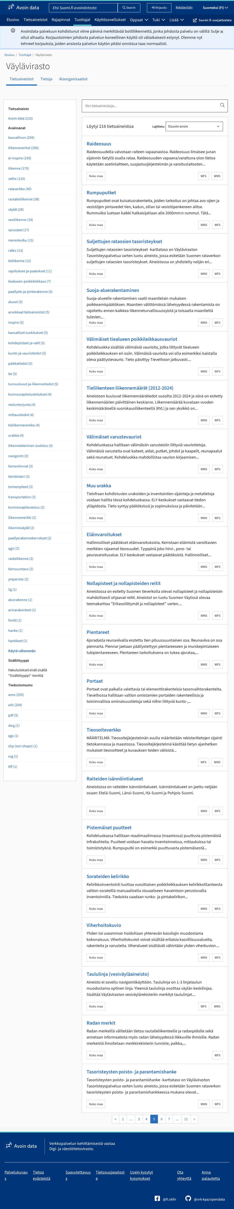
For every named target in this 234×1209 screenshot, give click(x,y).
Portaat (95, 681)
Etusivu (13, 20)
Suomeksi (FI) (214, 7)
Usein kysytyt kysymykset (141, 1175)
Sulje (215, 31)
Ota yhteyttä (184, 1175)
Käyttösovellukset (110, 20)
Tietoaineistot (36, 20)
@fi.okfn (169, 1199)
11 (186, 1119)
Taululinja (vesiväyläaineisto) (118, 974)
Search (131, 7)
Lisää (174, 20)
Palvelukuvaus (16, 1175)
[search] (222, 105)
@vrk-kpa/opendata (209, 1199)
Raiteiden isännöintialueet (115, 778)
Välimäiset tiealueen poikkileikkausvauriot (132, 339)
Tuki (156, 20)
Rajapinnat (61, 20)
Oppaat (137, 20)
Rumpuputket (101, 192)
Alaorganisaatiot (73, 79)
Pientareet (98, 632)
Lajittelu (158, 126)
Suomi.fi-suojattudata (215, 20)
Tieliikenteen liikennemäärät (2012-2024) (130, 388)
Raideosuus (99, 143)
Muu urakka (99, 485)
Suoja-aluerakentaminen (113, 290)
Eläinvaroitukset (104, 534)
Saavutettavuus (78, 1175)
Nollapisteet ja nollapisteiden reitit (124, 583)
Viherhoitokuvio (104, 925)
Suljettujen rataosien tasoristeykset (124, 241)
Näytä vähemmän (22, 650)
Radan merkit (101, 1023)
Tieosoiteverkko (104, 730)
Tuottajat (82, 20)
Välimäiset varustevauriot (114, 437)
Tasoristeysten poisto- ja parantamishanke (131, 1071)
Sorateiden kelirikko (108, 876)
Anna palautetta (211, 1175)
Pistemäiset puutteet (109, 827)
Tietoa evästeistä (41, 1175)
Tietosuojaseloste (110, 1175)
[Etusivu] (22, 8)
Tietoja (46, 79)
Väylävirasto (43, 55)
